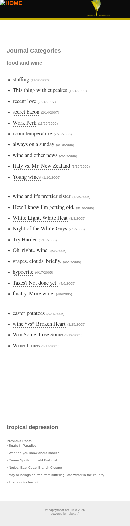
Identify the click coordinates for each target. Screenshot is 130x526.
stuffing (21, 79)
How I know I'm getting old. (43, 207)
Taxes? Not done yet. (35, 282)
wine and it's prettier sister (42, 196)
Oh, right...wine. (31, 250)
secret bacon (26, 111)
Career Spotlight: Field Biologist (33, 460)
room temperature (32, 133)
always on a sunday (33, 144)
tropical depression (32, 427)
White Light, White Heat (40, 217)
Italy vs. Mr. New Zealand (41, 165)
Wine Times (26, 345)
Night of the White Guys (40, 228)
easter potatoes (29, 313)
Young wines (27, 176)
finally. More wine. (33, 293)
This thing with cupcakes (40, 90)
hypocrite (23, 271)
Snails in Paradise (22, 445)
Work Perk (24, 122)
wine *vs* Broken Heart (39, 323)
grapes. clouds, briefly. (37, 261)
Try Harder (25, 239)
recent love (24, 101)
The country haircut (23, 482)
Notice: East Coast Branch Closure (35, 467)
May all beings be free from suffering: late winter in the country (56, 475)
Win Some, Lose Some (38, 334)
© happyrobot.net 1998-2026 (65, 510)
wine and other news (35, 155)
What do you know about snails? (34, 453)
